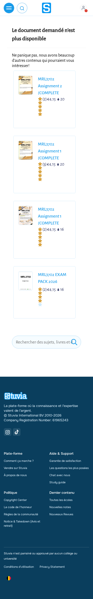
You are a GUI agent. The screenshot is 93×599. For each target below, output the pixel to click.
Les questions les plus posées (69, 468)
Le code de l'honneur (18, 507)
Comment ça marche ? (19, 461)
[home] (46, 7)
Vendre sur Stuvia (15, 468)
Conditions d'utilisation (19, 567)
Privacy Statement (52, 567)
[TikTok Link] (17, 432)
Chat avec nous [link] (59, 475)
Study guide (57, 482)
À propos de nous (15, 475)
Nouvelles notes (60, 507)
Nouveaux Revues (61, 514)
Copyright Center (15, 500)
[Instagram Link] (7, 432)
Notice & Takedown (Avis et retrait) (22, 524)
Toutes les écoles (60, 500)
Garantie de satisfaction (65, 461)
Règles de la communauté (21, 514)
